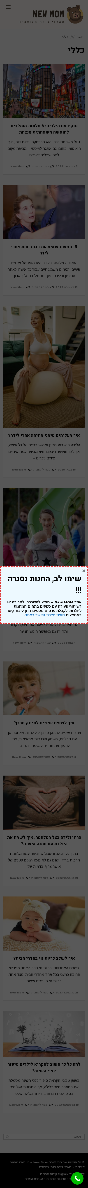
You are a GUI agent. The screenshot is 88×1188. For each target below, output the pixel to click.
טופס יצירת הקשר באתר (45, 615)
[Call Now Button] (77, 1178)
